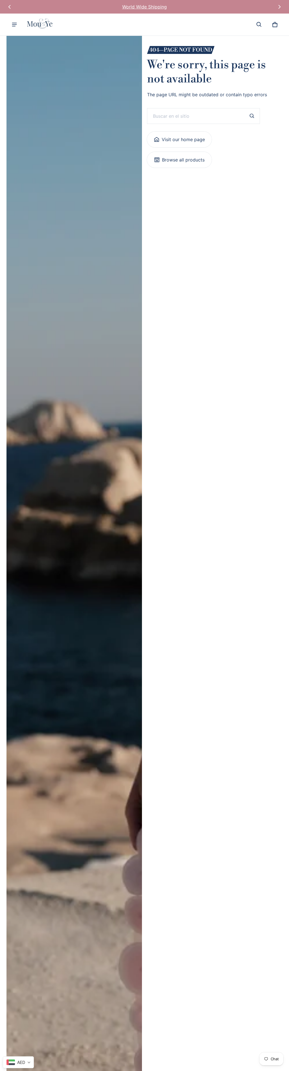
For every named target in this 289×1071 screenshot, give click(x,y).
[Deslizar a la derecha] (279, 6)
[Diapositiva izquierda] (9, 6)
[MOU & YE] (41, 24)
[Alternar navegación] (14, 24)
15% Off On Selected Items (144, 7)
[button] (259, 24)
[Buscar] (252, 116)
